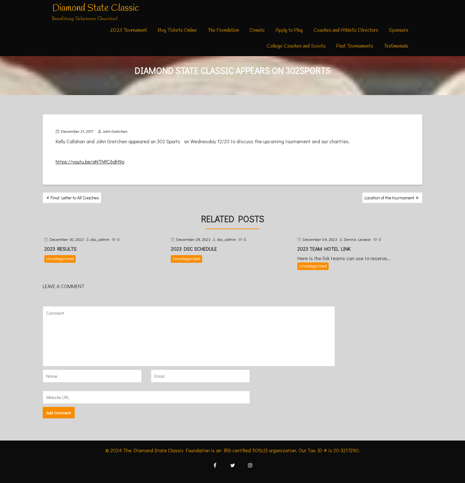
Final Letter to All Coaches (75, 198)
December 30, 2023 (67, 239)
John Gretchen (114, 131)
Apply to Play (289, 30)
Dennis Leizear (357, 239)
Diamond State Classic (95, 8)
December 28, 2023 (193, 239)
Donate (257, 30)
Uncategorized (60, 258)
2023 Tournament (128, 30)
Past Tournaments (354, 46)
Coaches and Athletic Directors (345, 30)
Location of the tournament (389, 198)
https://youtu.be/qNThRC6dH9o (90, 161)
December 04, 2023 (320, 239)
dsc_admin (99, 239)
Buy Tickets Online (177, 30)
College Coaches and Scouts (296, 46)
